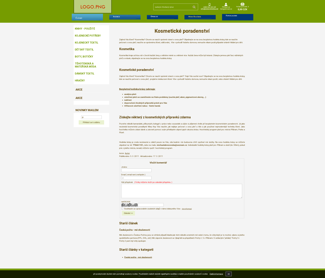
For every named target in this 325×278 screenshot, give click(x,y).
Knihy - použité (85, 28)
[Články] (87, 18)
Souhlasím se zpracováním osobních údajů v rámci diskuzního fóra (152, 209)
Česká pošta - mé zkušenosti (134, 230)
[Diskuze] (162, 17)
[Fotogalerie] (237, 17)
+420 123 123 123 (209, 7)
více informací (187, 209)
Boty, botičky (84, 56)
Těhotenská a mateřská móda (85, 65)
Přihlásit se (226, 7)
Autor (127, 153)
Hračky (80, 80)
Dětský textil (84, 49)
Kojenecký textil (86, 42)
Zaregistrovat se (226, 9)
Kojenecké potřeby (88, 35)
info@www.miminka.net (209, 9)
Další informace (216, 274)
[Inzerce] (125, 18)
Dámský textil (84, 73)
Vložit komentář (158, 162)
